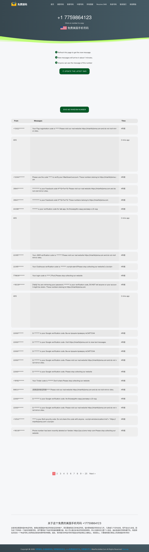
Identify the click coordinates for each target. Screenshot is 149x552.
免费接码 (38, 549)
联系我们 (123, 4)
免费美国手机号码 (78, 28)
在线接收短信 (48, 549)
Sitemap (125, 549)
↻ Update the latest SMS (75, 71)
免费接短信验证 (59, 549)
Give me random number (74, 110)
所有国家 (90, 4)
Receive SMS (102, 4)
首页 (52, 4)
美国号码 (60, 4)
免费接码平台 (86, 549)
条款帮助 (133, 4)
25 (86, 473)
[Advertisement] (74, 90)
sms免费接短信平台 (73, 549)
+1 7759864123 (74, 17)
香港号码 (70, 4)
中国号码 (80, 4)
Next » (92, 473)
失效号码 (113, 4)
